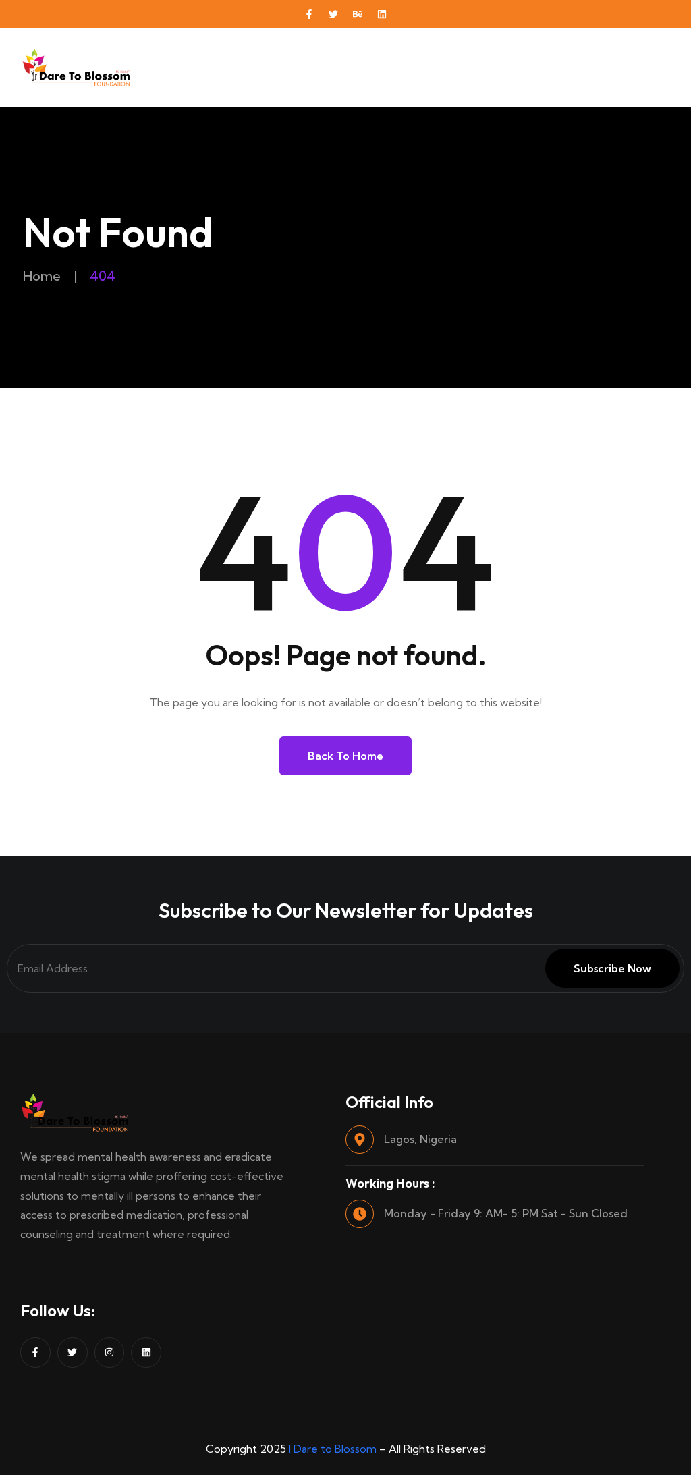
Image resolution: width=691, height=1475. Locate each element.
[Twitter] (333, 14)
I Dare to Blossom (333, 1448)
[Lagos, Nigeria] (360, 1139)
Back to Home (345, 755)
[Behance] (357, 14)
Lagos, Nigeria (420, 1139)
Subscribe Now (612, 968)
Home (42, 275)
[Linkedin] (382, 14)
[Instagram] (109, 1352)
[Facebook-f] (309, 14)
